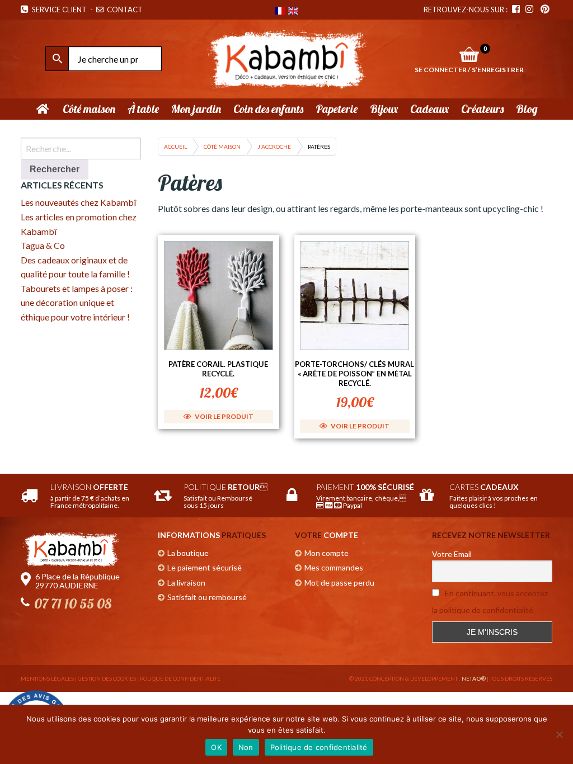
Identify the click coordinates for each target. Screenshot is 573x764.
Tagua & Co (43, 245)
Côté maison (222, 146)
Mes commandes (333, 567)
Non (245, 747)
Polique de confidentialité (180, 678)
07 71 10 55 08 (72, 603)
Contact (124, 9)
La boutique (188, 553)
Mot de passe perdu (339, 582)
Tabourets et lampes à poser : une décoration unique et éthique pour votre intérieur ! (77, 302)
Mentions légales (47, 678)
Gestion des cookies (107, 678)
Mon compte (326, 553)
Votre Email (452, 554)
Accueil (175, 146)
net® (474, 678)
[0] (469, 54)
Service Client (58, 9)
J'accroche (274, 146)
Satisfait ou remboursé (207, 597)
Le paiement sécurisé (204, 567)
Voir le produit (223, 416)
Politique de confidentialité (319, 747)
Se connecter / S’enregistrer (469, 69)
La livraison (186, 582)
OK (216, 747)
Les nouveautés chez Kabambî (78, 202)
